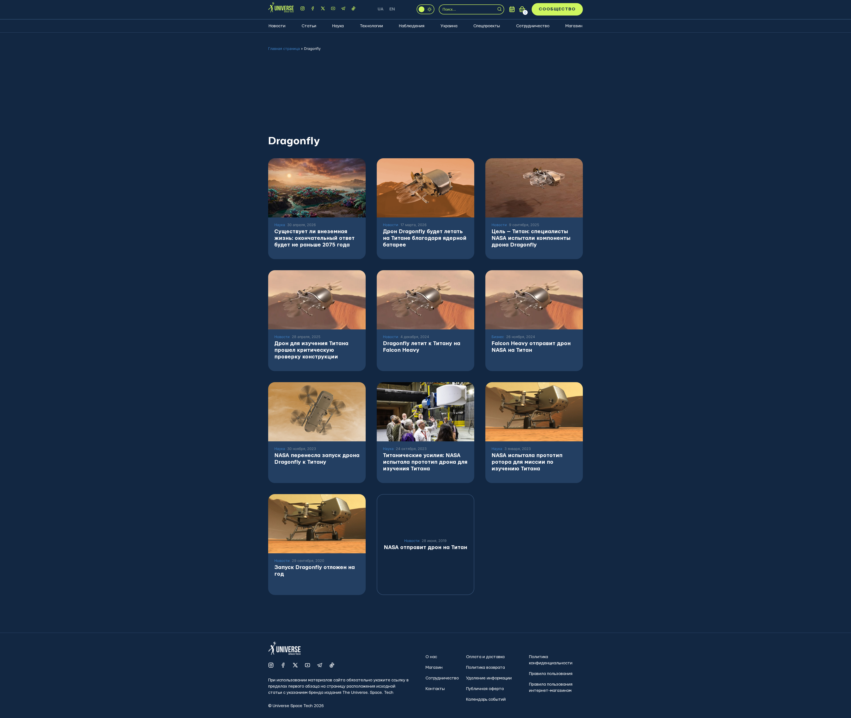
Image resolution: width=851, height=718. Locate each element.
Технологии (371, 26)
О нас (431, 657)
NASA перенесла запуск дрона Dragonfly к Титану (316, 459)
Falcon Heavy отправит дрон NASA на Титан (531, 347)
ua (381, 9)
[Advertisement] (425, 93)
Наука (338, 26)
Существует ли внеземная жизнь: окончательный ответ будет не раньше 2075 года (314, 238)
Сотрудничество (532, 26)
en (392, 9)
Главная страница (284, 48)
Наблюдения (411, 26)
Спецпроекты (486, 26)
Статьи (309, 26)
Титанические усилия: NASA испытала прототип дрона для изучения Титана (425, 462)
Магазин (573, 26)
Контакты (435, 689)
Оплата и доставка (485, 657)
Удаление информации (489, 678)
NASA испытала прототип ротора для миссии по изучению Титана (527, 462)
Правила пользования (550, 674)
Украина (449, 26)
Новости (277, 26)
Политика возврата (485, 667)
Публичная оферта (485, 689)
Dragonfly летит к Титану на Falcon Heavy (421, 347)
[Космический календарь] (512, 9)
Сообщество (557, 9)
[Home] (281, 9)
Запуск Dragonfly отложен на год (314, 571)
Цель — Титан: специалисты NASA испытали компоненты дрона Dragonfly (531, 238)
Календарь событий (486, 699)
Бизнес (498, 337)
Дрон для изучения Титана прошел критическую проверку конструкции (311, 350)
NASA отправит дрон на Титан (425, 547)
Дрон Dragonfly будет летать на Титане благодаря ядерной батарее (424, 238)
